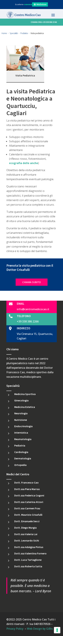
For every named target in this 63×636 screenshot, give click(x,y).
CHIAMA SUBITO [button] (31, 282)
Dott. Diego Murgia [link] (25, 527)
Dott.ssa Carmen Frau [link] (27, 508)
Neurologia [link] (21, 413)
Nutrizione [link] (20, 419)
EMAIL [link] (20, 304)
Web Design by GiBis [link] (40, 628)
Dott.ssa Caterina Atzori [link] (28, 502)
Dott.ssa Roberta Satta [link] (28, 566)
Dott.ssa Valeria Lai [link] (25, 534)
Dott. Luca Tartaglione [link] (27, 559)
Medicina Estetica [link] (24, 407)
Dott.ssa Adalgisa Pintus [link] (28, 547)
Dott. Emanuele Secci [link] (26, 521)
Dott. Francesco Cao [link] (26, 482)
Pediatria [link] (19, 445)
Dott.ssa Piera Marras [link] (27, 489)
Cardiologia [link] (21, 452)
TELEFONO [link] (24, 316)
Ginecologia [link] (21, 400)
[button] (53, 14)
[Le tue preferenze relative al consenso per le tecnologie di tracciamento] (57, 630)
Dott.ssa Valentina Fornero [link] (30, 553)
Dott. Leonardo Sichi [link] (26, 540)
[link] (31, 5)
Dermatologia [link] (22, 458)
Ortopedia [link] (20, 465)
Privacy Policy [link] (14, 628)
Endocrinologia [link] (23, 426)
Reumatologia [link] (22, 439)
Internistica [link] (21, 432)
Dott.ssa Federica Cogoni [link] (29, 495)
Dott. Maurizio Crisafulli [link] (28, 514)
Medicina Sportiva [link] (25, 394)
